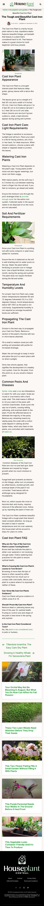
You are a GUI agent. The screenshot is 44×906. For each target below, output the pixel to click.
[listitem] (22, 680)
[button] (3, 4)
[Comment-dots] (28, 887)
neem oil (7, 432)
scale (19, 391)
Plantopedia (18, 245)
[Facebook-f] (16, 887)
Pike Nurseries (18, 460)
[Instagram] (20, 887)
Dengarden (18, 73)
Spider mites (7, 391)
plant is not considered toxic (21, 629)
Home (5, 10)
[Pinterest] (24, 887)
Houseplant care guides (18, 10)
